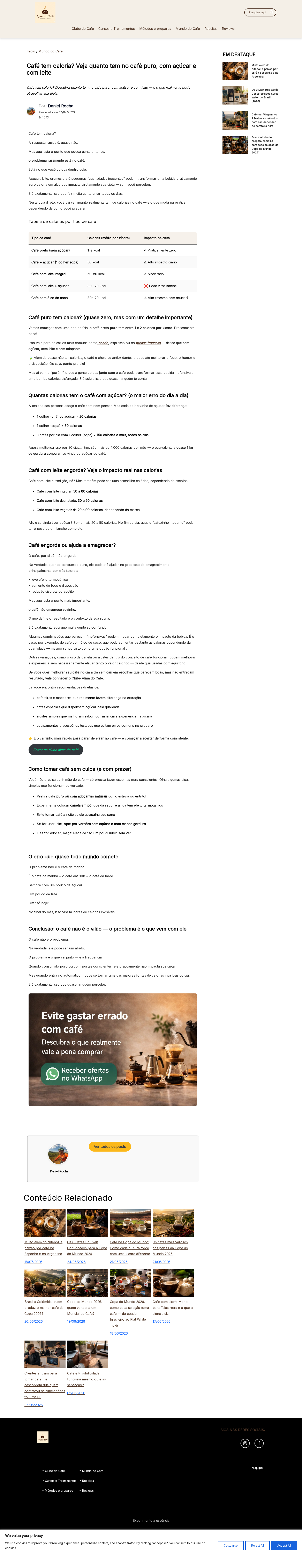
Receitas (210, 29)
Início (31, 51)
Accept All (284, 1545)
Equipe (258, 1467)
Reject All (257, 1545)
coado (102, 343)
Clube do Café (83, 29)
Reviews (228, 29)
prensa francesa (148, 343)
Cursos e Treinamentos (116, 29)
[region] (151, 1542)
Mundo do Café (188, 29)
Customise (231, 1545)
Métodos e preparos (155, 29)
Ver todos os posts (110, 1146)
